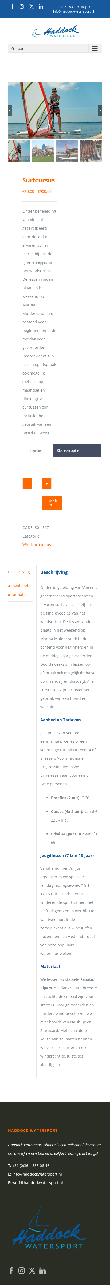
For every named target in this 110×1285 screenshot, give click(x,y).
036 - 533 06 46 (72, 7)
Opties (36, 450)
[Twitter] (32, 1270)
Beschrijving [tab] (19, 571)
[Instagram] (21, 1270)
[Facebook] (11, 1270)
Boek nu (52, 502)
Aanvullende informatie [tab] (19, 590)
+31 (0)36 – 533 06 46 (30, 1165)
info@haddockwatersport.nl (73, 11)
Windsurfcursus (36, 544)
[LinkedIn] (42, 1270)
